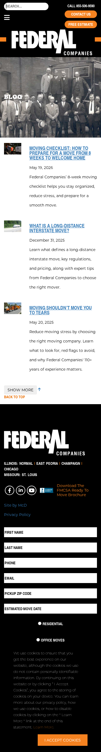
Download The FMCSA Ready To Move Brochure (73, 490)
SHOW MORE (20, 389)
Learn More (43, 727)
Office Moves (53, 640)
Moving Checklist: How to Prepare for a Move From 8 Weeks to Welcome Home (60, 153)
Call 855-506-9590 (81, 6)
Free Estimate (80, 24)
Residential (53, 623)
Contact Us (81, 14)
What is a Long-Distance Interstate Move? (57, 228)
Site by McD (15, 505)
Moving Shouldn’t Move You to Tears (60, 310)
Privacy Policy (17, 514)
